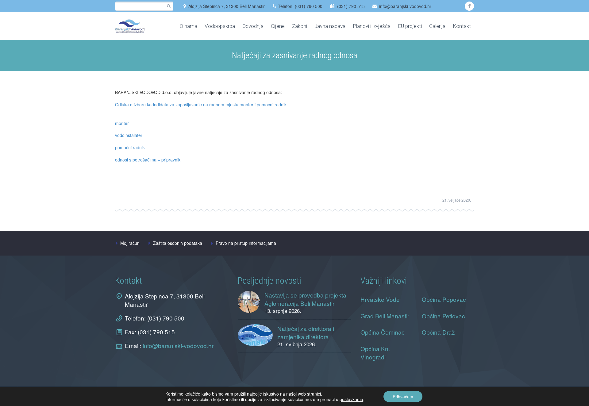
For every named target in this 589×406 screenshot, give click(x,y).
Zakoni (299, 26)
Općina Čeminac (382, 332)
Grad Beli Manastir (384, 316)
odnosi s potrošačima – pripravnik (147, 160)
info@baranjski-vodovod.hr (405, 6)
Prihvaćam (403, 396)
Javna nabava (329, 26)
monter (122, 123)
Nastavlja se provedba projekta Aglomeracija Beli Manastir (305, 299)
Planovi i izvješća (372, 26)
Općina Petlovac (443, 316)
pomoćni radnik (130, 147)
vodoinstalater (128, 135)
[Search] (168, 6)
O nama (188, 26)
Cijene (278, 26)
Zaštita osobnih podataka (177, 243)
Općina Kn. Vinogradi (375, 352)
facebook (469, 6)
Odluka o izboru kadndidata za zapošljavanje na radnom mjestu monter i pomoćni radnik (201, 104)
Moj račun (130, 243)
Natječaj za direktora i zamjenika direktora (305, 332)
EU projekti (410, 26)
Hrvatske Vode (380, 299)
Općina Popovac (444, 299)
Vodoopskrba (220, 26)
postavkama (351, 399)
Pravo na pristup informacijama (246, 243)
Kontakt (462, 26)
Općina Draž (438, 332)
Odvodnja (253, 26)
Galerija (437, 26)
